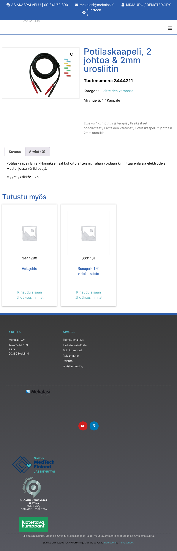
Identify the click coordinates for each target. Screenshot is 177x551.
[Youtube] (82, 425)
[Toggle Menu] (88, 28)
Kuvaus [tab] (15, 151)
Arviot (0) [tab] (37, 151)
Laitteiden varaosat (117, 91)
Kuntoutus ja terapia (112, 123)
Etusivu (89, 123)
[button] (72, 54)
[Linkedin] (94, 425)
